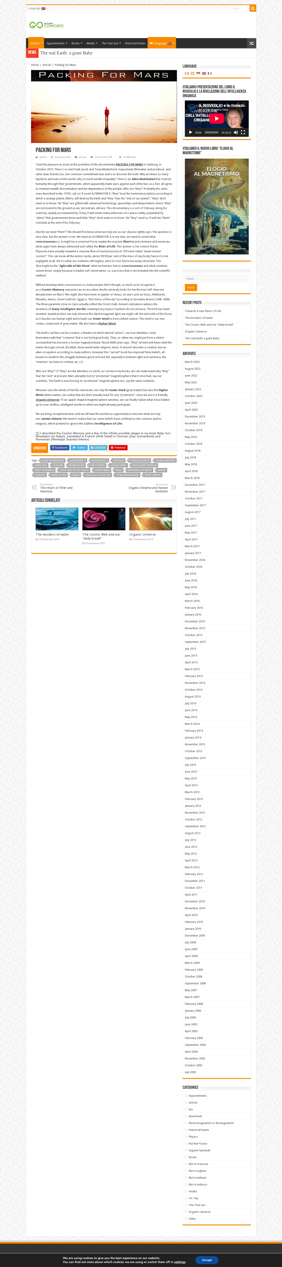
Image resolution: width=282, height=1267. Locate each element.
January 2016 (193, 614)
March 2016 (192, 601)
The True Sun (110, 43)
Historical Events (135, 43)
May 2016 (191, 587)
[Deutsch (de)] (198, 73)
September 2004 (195, 1044)
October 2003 (193, 1065)
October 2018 (193, 443)
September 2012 (195, 826)
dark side (41, 465)
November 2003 (195, 1058)
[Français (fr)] (210, 73)
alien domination (53, 460)
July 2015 (190, 648)
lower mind (102, 470)
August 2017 (192, 512)
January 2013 (193, 805)
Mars (119, 470)
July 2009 (190, 942)
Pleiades (40, 475)
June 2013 (191, 771)
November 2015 (195, 628)
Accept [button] (207, 1260)
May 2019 (191, 437)
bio (191, 1109)
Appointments (56, 43)
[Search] (253, 8)
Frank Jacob (76, 465)
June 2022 (191, 375)
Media (91, 43)
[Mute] (236, 132)
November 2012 (195, 812)
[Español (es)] (193, 73)
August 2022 (192, 368)
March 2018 (192, 478)
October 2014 (193, 689)
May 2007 (191, 990)
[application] (217, 118)
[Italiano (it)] (187, 73)
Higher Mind (107, 323)
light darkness (44, 470)
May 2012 (191, 853)
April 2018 (191, 471)
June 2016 (191, 580)
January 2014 (193, 737)
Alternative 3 (78, 460)
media (193, 1191)
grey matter (97, 465)
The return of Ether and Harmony (56, 488)
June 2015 (191, 655)
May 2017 (191, 532)
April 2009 (191, 956)
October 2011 (193, 887)
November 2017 (195, 491)
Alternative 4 (100, 460)
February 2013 (194, 799)
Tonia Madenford (127, 475)
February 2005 (194, 1038)
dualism (58, 465)
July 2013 (190, 764)
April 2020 (191, 409)
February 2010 (194, 922)
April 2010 (191, 915)
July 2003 (190, 1072)
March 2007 (192, 997)
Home (35, 65)
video (192, 1218)
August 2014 (192, 696)
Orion (162, 470)
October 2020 (193, 396)
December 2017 (195, 484)
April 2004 (191, 1051)
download (195, 1116)
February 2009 (194, 969)
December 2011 (195, 881)
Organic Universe (47, 399)
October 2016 (193, 566)
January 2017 (193, 553)
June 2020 (191, 402)
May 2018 (191, 464)
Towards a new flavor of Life (203, 311)
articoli (47, 65)
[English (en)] (204, 73)
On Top (193, 1198)
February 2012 (194, 874)
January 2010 (193, 928)
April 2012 (191, 860)
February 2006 (194, 1003)
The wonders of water (52, 534)
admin (43, 157)
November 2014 (195, 683)
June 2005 (191, 1024)
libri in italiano (197, 1177)
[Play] (190, 132)
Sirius (76, 475)
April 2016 (191, 594)
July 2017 (190, 519)
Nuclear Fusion (198, 1143)
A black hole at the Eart (62, 53)
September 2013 (195, 758)
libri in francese (198, 1164)
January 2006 (193, 1010)
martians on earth (140, 470)
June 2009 (191, 949)
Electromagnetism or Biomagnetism (211, 1123)
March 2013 (192, 792)
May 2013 (191, 778)
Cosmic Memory (165, 460)
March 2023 (192, 362)
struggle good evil (97, 475)
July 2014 (190, 703)
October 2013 (193, 751)
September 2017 (195, 505)
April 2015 (191, 662)
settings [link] (180, 1262)
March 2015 (192, 669)
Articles (35, 43)
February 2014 (194, 730)
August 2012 (192, 833)
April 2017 (191, 539)
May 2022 (191, 382)
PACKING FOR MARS (129, 164)
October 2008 (193, 976)
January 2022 (193, 389)
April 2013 (191, 785)
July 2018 (190, 457)
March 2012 (192, 867)
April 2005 (191, 1031)
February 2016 (194, 607)
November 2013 (195, 744)
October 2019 (193, 430)
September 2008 (195, 983)
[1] (81, 362)
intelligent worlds (144, 465)
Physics (193, 1136)
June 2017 (191, 525)
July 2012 (190, 840)
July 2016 (190, 573)
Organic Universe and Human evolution (148, 488)
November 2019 (195, 423)
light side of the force (74, 470)
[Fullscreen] (243, 132)
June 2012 (191, 846)
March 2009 (192, 963)
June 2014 (191, 710)
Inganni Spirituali (199, 1150)
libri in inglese (197, 1170)
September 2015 (195, 642)
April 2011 (191, 894)
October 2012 (193, 819)
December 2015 (195, 621)
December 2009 (195, 935)
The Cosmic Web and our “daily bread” (101, 536)
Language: (34, 8)
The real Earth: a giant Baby (202, 338)
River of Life (58, 475)
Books (76, 43)
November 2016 (195, 560)
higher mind (118, 465)
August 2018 (192, 450)
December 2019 (195, 416)
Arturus (118, 460)
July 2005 (190, 1017)
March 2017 (192, 546)
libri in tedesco (198, 1184)
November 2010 (195, 908)
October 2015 (193, 635)
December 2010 (195, 901)
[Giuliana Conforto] (46, 25)
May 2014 (191, 717)
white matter (153, 475)
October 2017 (193, 498)
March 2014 (192, 723)
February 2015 (194, 676)
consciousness (140, 460)
